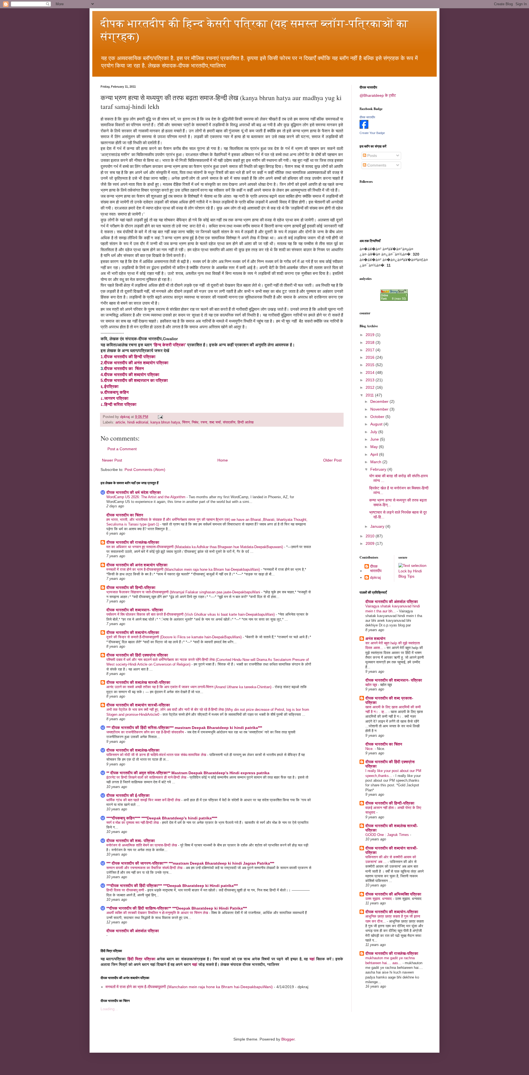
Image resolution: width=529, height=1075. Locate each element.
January (377, 526)
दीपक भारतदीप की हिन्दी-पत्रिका (130, 587)
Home (222, 460)
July (374, 432)
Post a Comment (122, 449)
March (376, 462)
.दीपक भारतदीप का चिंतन (123, 368)
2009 (371, 543)
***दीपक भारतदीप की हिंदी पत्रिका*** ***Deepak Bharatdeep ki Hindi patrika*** (172, 885)
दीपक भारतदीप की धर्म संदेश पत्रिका (133, 492)
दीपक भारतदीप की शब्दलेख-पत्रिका (133, 750)
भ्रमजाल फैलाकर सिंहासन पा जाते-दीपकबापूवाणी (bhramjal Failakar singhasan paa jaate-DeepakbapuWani (183, 592)
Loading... (109, 1009)
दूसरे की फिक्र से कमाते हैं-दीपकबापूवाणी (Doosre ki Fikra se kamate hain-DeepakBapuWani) (174, 637)
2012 (371, 387)
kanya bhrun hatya (165, 422)
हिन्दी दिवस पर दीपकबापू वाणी (125, 890)
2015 (371, 365)
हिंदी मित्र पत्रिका (141, 959)
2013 (371, 380)
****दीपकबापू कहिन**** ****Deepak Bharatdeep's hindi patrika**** (161, 818)
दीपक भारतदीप (367, 117)
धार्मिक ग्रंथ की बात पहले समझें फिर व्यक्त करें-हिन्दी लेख (143, 800)
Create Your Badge (372, 133)
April (374, 454)
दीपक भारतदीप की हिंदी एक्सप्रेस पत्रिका (137, 655)
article (120, 422)
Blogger (288, 1039)
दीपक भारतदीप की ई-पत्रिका (128, 795)
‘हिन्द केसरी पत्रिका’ (170, 344)
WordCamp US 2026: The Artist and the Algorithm (146, 497)
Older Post (332, 460)
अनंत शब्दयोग (375, 638)
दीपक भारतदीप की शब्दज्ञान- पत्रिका (134, 610)
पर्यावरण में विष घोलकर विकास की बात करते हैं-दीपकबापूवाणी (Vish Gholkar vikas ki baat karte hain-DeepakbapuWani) (191, 614)
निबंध (195, 422)
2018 (371, 342)
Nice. (370, 749)
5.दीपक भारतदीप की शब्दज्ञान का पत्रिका (134, 380)
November (380, 409)
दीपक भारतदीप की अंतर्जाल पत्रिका (132, 931)
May (374, 446)
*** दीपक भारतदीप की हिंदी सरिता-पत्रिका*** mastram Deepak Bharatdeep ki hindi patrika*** (184, 727)
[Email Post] (160, 417)
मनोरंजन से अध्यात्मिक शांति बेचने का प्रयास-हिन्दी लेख (142, 845)
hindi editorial (137, 422)
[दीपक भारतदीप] (364, 127)
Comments (376, 165)
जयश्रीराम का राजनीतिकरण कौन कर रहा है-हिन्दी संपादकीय (145, 732)
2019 (371, 335)
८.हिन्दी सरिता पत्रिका (118, 404)
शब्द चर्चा (215, 422)
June (375, 439)
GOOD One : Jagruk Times (387, 835)
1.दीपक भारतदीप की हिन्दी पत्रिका (128, 356)
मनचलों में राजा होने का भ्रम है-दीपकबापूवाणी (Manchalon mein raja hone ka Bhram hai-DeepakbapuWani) (183, 569)
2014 (371, 372)
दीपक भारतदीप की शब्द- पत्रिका (130, 840)
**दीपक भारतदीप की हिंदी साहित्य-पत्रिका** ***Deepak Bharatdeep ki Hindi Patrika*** (176, 908)
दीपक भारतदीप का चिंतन (124, 515)
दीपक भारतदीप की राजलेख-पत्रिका (132, 542)
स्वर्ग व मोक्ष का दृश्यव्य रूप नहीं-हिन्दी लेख (133, 823)
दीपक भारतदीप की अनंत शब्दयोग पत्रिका (137, 565)
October (377, 416)
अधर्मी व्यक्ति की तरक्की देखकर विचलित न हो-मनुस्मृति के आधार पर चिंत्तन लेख (157, 913)
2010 (371, 536)
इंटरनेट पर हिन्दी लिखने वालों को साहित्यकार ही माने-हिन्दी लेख (146, 777)
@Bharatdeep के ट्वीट (378, 95)
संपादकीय (229, 422)
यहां (312, 959)
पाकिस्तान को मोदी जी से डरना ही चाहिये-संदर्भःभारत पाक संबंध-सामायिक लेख (156, 755)
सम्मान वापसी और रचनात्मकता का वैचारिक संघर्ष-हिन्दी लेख (144, 868)
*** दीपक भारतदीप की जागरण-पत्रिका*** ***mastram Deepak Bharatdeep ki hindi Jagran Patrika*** (190, 863)
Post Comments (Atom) (145, 469)
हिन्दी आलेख (245, 422)
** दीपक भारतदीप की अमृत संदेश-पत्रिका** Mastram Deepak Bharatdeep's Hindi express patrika (187, 773)
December (380, 401)
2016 (371, 357)
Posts (371, 155)
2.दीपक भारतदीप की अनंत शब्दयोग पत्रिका (134, 362)
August (377, 424)
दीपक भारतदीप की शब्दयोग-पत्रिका (132, 632)
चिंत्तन (186, 422)
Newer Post (112, 460)
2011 (370, 395)
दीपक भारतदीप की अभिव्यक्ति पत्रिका (393, 894)
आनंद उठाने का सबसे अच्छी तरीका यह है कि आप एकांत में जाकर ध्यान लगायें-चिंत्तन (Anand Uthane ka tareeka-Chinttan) (189, 687)
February (378, 469)
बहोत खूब (371, 685)
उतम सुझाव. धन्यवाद (379, 899)
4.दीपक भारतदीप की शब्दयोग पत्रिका (130, 374)
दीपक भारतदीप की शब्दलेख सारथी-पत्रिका (138, 682)
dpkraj (375, 577)
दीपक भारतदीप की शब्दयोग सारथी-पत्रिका (138, 705)
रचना (204, 422)
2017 (371, 350)
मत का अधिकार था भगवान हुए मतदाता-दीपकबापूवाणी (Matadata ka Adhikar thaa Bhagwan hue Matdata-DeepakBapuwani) (195, 547)
